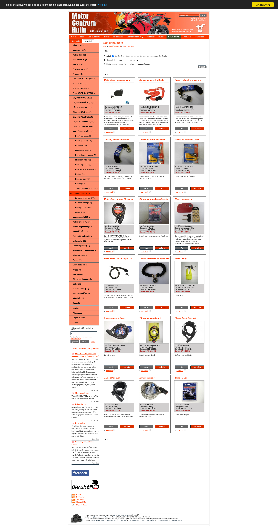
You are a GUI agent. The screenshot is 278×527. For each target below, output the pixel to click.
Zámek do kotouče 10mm (187, 139)
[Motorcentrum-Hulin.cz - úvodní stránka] (115, 22)
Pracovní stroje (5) (80, 69)
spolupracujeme (176, 520)
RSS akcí (79, 494)
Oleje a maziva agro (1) (82, 279)
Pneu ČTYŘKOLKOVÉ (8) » (84, 93)
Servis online (173, 37)
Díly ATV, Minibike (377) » (83, 107)
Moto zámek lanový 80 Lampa (118, 199)
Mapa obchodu (81, 505)
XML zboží (80, 499)
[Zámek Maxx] (189, 402)
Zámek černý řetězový (185, 318)
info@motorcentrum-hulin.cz (101, 517)
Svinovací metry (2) (81, 289)
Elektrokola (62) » (80, 60)
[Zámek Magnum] (119, 402)
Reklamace (118, 37)
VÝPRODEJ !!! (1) (80, 45)
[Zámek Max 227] (154, 400)
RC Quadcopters (148, 520)
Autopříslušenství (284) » (83, 222)
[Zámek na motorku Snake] (154, 104)
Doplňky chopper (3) (83, 136)
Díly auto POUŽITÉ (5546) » (84, 117)
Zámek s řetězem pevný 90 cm (154, 258)
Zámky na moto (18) (83, 193)
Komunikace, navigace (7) (85, 155)
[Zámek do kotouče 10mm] (189, 164)
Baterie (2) (77, 284)
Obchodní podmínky (135, 37)
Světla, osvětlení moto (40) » (86, 189)
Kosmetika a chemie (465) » (84, 251)
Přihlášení (187, 37)
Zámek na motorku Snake (151, 80)
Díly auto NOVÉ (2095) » (83, 112)
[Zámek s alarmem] (189, 224)
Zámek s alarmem (183, 199)
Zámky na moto (127, 46)
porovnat (109, 132)
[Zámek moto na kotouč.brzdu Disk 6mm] (154, 224)
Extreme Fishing (162, 520)
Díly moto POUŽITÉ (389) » (84, 103)
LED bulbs (122, 520)
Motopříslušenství (114, 46)
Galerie (161, 37)
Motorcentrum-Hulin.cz (121, 515)
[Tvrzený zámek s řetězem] (119, 164)
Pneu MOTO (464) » (81, 88)
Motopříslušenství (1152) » (84, 131)
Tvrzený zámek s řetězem (116, 139)
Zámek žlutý (180, 258)
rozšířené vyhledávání (198, 18)
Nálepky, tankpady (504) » (85, 169)
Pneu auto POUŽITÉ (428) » (84, 79)
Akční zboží (77, 313)
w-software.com (98, 520)
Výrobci (88, 41)
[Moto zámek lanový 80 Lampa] (119, 224)
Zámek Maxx (181, 378)
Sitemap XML (81, 502)
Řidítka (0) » (80, 184)
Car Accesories (134, 520)
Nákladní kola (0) (80, 255)
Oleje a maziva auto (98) (83, 126)
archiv (93, 342)
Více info (103, 5)
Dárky (75, 323)
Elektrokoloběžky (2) (81, 293)
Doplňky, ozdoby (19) (83, 141)
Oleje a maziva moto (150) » (84, 122)
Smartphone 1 (111, 520)
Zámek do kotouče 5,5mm (152, 139)
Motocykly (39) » (79, 50)
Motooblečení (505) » (81, 217)
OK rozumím (263, 4)
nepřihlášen (201, 20)
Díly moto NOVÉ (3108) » (83, 98)
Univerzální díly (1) (80, 265)
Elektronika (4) (81, 146)
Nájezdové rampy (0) (83, 203)
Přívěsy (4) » (78, 74)
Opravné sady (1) (82, 212)
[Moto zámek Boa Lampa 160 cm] (119, 283)
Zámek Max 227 (147, 378)
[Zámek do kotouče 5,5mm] (154, 164)
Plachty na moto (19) (83, 208)
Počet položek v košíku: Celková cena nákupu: (182, 30)
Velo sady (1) (78, 274)
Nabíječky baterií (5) (83, 165)
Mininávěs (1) (78, 298)
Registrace (199, 37)
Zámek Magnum (112, 378)
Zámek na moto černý (115, 318)
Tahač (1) (76, 303)
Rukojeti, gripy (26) (82, 179)
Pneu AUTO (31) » (80, 84)
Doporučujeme (79, 318)
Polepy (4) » (78, 260)
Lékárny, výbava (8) (83, 150)
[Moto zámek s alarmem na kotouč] (119, 104)
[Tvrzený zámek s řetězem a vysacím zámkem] (189, 104)
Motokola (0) (78, 64)
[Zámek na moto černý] (119, 343)
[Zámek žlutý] (189, 283)
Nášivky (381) (80, 174)
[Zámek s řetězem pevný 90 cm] (154, 283)
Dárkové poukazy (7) (81, 246)
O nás (81, 37)
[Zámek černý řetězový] (189, 343)
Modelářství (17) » (80, 231)
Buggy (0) (77, 270)
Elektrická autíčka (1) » (82, 236)
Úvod (73, 37)
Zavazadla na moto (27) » (85, 198)
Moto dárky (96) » (80, 241)
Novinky (76, 308)
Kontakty (150, 37)
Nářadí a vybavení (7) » (82, 227)
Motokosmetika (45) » (83, 160)
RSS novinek (80, 497)
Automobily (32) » (80, 55)
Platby (106, 37)
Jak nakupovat (94, 37)
